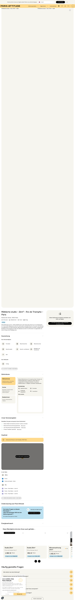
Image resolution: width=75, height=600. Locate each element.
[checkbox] (70, 10)
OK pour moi (19, 594)
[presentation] (33, 6)
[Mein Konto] (72, 6)
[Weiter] (72, 158)
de (68, 6)
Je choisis (7, 594)
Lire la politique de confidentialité (9, 590)
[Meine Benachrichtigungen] (65, 6)
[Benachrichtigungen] (62, 6)
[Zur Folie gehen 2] (14, 543)
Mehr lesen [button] (23, 425)
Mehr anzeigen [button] (21, 394)
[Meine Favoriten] (58, 6)
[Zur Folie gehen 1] (13, 543)
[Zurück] (3, 158)
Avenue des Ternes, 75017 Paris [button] (9, 317)
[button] (2, 598)
